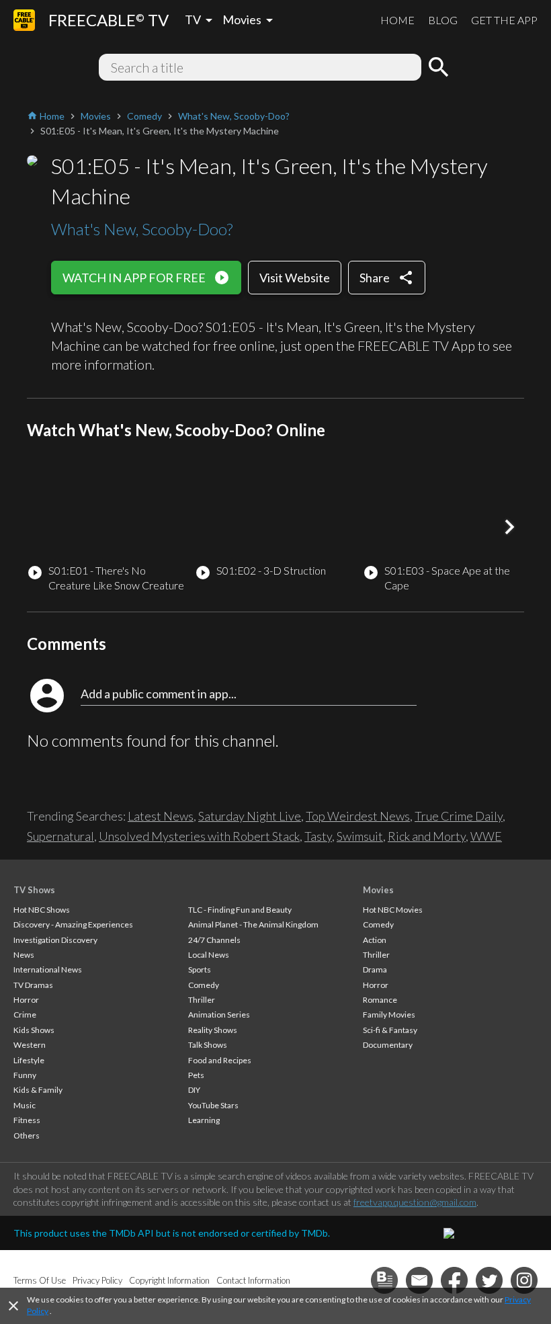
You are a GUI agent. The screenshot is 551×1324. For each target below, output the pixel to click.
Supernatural (60, 836)
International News (47, 969)
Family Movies (389, 1014)
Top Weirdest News (358, 816)
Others (26, 1135)
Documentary (388, 1045)
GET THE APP (504, 19)
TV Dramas (33, 985)
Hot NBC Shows (41, 910)
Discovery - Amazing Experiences (73, 924)
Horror (26, 1000)
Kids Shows (33, 1030)
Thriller (201, 1000)
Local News (208, 955)
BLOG (443, 19)
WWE (486, 836)
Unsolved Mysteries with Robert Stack (199, 836)
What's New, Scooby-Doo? (141, 229)
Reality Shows (212, 1030)
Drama (375, 969)
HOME (397, 19)
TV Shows (34, 889)
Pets (196, 1075)
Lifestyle (28, 1060)
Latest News (161, 816)
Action (374, 940)
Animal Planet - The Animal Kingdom (253, 924)
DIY (194, 1090)
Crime (24, 1014)
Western (29, 1045)
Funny (24, 1075)
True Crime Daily (459, 816)
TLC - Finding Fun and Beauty (240, 910)
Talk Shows (207, 1045)
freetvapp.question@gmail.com (414, 1202)
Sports (199, 969)
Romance (380, 1000)
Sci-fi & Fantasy (390, 1030)
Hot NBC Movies (393, 910)
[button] (509, 527)
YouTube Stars (213, 1105)
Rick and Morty (427, 836)
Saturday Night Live (249, 816)
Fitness (26, 1120)
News (23, 955)
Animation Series (219, 1014)
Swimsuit (360, 836)
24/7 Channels (214, 940)
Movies (378, 889)
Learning (204, 1120)
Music (24, 1105)
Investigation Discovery (55, 940)
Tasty (318, 836)
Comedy (203, 985)
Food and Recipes (219, 1060)
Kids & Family (37, 1090)
